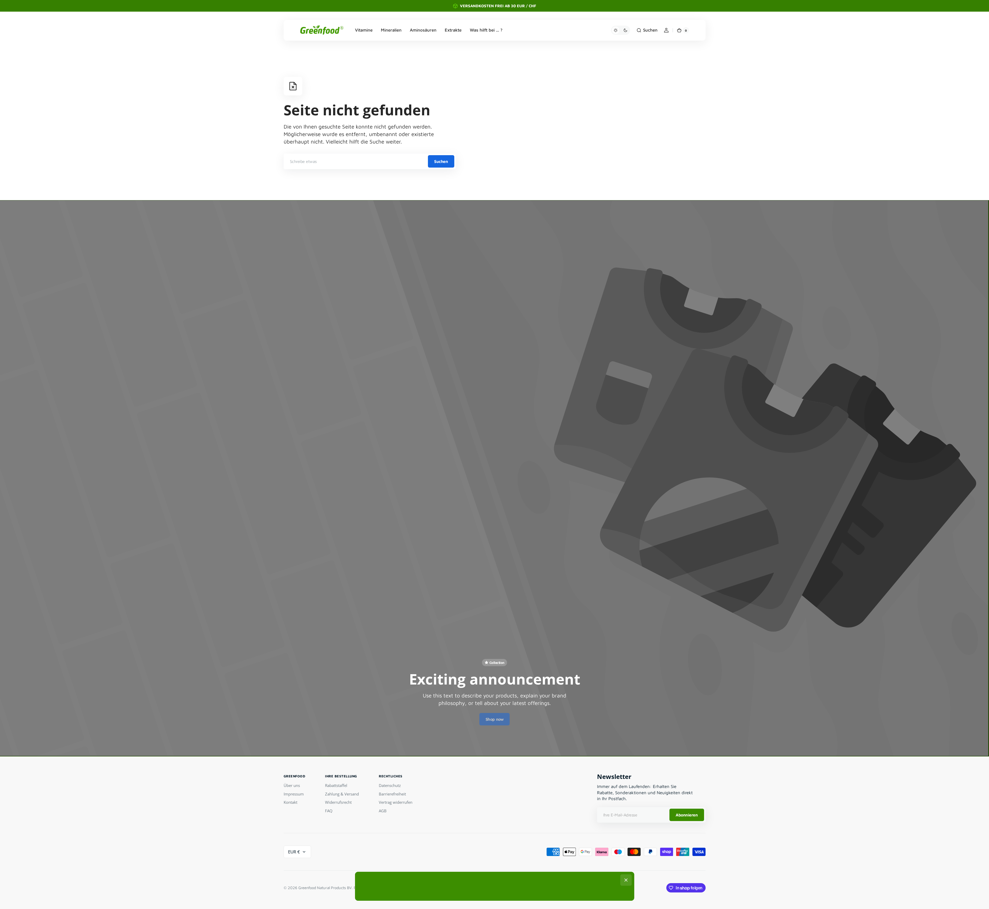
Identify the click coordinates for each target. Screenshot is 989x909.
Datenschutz (390, 785)
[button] (647, 30)
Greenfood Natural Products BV (325, 887)
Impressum (294, 794)
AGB (383, 810)
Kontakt (290, 802)
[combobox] (370, 161)
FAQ (329, 810)
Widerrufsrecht (338, 802)
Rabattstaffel (336, 785)
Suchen (441, 161)
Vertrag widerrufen (395, 802)
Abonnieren (687, 815)
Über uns (292, 785)
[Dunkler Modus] (620, 30)
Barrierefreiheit (392, 794)
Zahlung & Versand (342, 794)
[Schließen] (626, 880)
